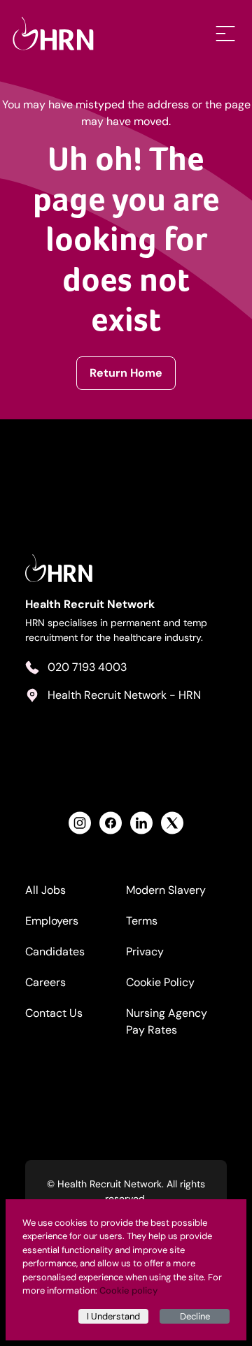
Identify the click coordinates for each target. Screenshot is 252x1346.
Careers (45, 982)
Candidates (55, 951)
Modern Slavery (166, 890)
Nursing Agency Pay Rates (166, 1021)
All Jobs (45, 890)
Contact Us (54, 1013)
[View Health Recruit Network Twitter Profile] (172, 822)
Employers (51, 920)
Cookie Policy (160, 982)
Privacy (145, 951)
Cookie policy (128, 1290)
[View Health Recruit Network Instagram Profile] (80, 822)
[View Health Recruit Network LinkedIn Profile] (141, 822)
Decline (195, 1316)
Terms (142, 920)
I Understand (113, 1316)
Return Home (126, 373)
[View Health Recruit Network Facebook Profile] (110, 822)
